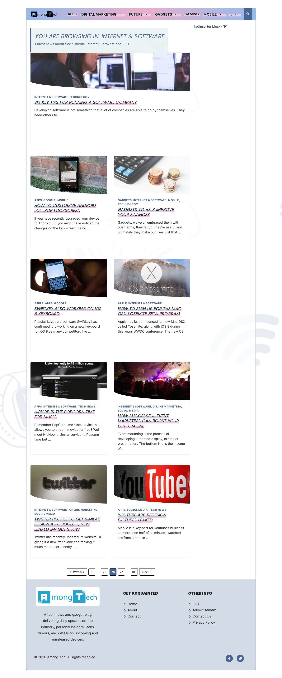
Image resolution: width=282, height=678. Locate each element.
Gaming (192, 14)
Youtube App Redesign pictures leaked (142, 517)
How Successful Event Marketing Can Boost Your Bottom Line (148, 421)
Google (49, 200)
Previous (77, 571)
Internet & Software (51, 97)
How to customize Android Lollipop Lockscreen (65, 207)
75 (105, 571)
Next (147, 571)
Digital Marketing (98, 14)
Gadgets (163, 14)
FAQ (196, 604)
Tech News (87, 406)
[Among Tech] (44, 14)
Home (132, 604)
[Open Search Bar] (248, 14)
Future (136, 14)
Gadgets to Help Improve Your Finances (146, 212)
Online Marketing (167, 406)
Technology (79, 97)
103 (135, 571)
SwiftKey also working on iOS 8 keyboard (67, 311)
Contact (134, 616)
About (132, 610)
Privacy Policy (204, 622)
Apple (39, 303)
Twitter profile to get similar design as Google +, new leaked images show (67, 524)
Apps (72, 14)
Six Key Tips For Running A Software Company (85, 102)
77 (122, 571)
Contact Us (202, 616)
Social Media (128, 410)
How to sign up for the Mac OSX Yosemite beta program (149, 311)
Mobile (210, 14)
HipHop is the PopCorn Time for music (64, 414)
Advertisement (205, 610)
